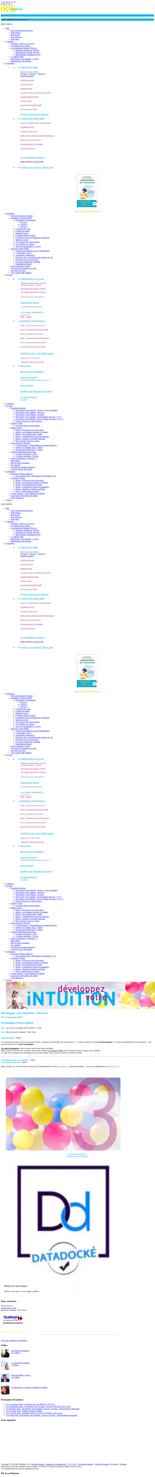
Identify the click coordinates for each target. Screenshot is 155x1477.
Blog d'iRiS (15, 461)
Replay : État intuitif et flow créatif (31, 334)
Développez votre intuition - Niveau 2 (30, 412)
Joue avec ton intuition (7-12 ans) (28, 246)
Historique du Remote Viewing (27, 52)
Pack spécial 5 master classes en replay (33, 346)
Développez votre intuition (29, 72)
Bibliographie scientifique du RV (28, 55)
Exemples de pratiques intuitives (36, 392)
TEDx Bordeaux (17, 498)
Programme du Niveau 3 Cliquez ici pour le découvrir (77, 1155)
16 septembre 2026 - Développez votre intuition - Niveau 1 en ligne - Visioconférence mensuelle (42, 1409)
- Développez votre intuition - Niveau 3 (33, 292)
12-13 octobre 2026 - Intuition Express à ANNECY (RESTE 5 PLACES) (34, 1413)
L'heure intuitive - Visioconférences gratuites (28, 493)
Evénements (10, 472)
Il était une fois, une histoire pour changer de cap (37, 136)
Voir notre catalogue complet (22, 216)
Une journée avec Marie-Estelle (31, 105)
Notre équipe (16, 33)
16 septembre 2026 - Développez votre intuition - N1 (36, 476)
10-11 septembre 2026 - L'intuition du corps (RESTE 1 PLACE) (30, 1404)
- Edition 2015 (25, 358)
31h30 (28, 317)
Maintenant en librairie (87, 211)
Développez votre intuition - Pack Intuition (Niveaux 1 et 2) (38, 417)
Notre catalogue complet (34, 115)
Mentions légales (37, 1464)
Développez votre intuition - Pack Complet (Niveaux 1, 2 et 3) (39, 419)
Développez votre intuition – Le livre (25, 59)
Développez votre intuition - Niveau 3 (30, 415)
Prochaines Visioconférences (22, 474)
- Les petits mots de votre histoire (31, 306)
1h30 (22, 317)
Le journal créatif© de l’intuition (28, 262)
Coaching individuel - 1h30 (26, 454)
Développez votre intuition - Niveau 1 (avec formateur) (37, 410)
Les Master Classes (18, 478)
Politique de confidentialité (56, 1464)
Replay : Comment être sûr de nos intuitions (34, 338)
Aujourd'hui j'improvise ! (29, 131)
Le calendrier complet (32, 158)
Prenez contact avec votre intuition (29, 421)
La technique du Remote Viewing (23, 48)
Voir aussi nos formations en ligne (23, 268)
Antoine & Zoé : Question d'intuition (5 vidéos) (29, 1387)
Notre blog (15, 39)
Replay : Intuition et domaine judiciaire (33, 342)
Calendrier (10, 404)
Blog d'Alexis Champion (32, 372)
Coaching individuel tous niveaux (23, 452)
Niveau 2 (33, 74)
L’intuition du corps (23, 229)
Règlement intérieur (85, 1464)
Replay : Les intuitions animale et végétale (34, 329)
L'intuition (10, 41)
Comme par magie (26, 84)
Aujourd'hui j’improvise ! (25, 255)
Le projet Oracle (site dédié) (21, 469)
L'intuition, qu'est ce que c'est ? (22, 44)
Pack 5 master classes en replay (27, 441)
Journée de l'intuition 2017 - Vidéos (29, 450)
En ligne (9, 275)
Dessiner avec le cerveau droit (30, 140)
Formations (10, 63)
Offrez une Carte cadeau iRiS (36, 168)
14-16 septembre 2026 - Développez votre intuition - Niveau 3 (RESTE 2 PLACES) (38, 1407)
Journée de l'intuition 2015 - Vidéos (29, 447)
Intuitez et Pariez (26, 101)
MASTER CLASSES (33, 321)
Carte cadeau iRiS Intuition (21, 273)
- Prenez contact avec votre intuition (32, 297)
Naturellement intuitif (27, 148)
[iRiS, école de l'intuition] (12, 11)
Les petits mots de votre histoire (28, 426)
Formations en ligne (18, 408)
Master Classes (16, 428)
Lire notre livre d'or (31, 162)
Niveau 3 (41, 74)
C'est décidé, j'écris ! (27, 127)
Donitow (123, 1464)
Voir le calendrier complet (20, 266)
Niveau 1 (24, 74)
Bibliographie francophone (21, 61)
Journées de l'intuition (37, 353)
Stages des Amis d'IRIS (20, 249)
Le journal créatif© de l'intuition (31, 144)
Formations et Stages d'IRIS (21, 218)
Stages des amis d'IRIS (32, 119)
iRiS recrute (15, 35)
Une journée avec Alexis (28, 109)
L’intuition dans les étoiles (25, 235)
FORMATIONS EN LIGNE (32, 279)
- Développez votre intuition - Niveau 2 (33, 288)
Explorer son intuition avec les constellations (35, 123)
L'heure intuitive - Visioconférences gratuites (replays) (36, 445)
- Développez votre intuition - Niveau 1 (33, 283)
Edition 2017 (35, 358)
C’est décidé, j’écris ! (24, 253)
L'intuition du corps (27, 80)
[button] (7, 24)
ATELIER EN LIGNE (29, 303)
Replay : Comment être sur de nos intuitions (32, 436)
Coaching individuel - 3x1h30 (27, 456)
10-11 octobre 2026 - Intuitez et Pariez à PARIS (24, 1411)
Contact (9, 500)
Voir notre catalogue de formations (14, 1340)
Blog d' (25, 366)
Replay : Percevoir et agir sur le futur (32, 325)
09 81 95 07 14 (113, 1066)
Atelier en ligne (16, 423)
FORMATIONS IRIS (29, 67)
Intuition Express (26, 88)
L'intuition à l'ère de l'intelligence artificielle (35, 93)
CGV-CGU (72, 1464)
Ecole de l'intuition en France (22, 30)
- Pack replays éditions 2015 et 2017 (32, 362)
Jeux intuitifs (27, 386)
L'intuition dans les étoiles (29, 97)
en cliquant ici (64, 1066)
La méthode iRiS (17, 57)
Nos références (16, 37)
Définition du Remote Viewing (27, 50)
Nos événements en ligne (20, 443)
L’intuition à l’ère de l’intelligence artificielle (32, 238)
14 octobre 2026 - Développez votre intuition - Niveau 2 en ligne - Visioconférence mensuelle (41, 1415)
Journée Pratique (26, 76)
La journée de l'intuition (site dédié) (24, 496)
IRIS (7, 28)
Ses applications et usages (20, 46)
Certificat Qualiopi (102, 1464)
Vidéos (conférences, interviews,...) (24, 458)
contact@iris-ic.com (8, 2)
